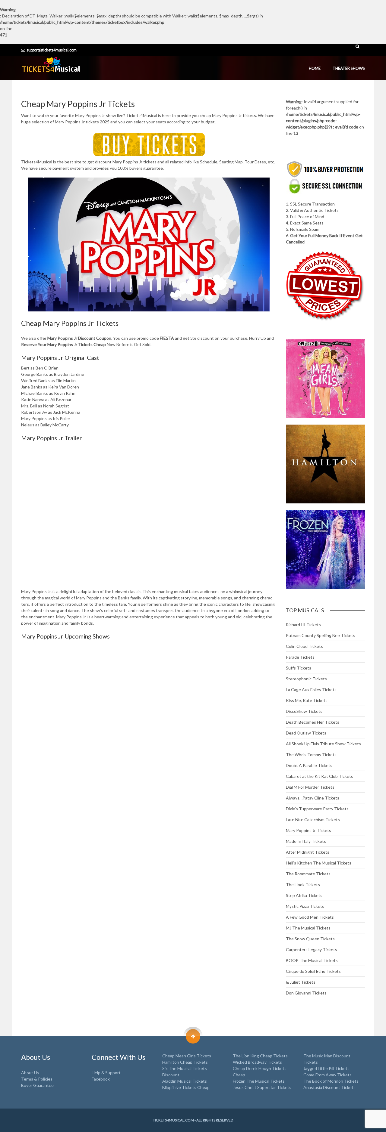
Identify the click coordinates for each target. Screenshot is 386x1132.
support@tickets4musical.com (52, 50)
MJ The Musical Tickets (308, 927)
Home (315, 68)
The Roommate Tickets (308, 873)
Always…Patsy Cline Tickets (312, 797)
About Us (30, 1072)
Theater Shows (349, 68)
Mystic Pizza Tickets (305, 906)
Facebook (101, 1078)
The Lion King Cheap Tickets (260, 1055)
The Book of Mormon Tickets (331, 1081)
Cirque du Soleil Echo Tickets (313, 971)
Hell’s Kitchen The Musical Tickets (318, 862)
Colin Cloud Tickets (304, 646)
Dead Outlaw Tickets (306, 732)
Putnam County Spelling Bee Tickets (320, 635)
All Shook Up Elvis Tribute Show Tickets (323, 743)
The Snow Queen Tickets (310, 938)
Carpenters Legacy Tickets (311, 949)
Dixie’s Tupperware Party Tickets (317, 808)
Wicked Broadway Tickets (257, 1062)
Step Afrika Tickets (304, 895)
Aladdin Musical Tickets (184, 1081)
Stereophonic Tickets (306, 678)
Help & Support (106, 1072)
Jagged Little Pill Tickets (326, 1068)
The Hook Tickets (303, 884)
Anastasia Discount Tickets (329, 1087)
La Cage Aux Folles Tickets (311, 689)
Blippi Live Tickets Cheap (186, 1087)
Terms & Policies (36, 1078)
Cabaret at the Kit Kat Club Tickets (319, 776)
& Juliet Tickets (300, 982)
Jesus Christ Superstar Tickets (262, 1087)
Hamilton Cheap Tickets (185, 1062)
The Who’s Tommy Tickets (311, 754)
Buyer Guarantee (37, 1085)
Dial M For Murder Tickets (310, 787)
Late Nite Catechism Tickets (313, 819)
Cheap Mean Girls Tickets (186, 1055)
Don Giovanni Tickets (306, 992)
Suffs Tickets (298, 667)
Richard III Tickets (303, 624)
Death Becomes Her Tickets (312, 722)
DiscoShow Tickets (304, 711)
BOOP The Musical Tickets (312, 960)
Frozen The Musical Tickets (259, 1081)
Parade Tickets (300, 657)
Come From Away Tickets (327, 1074)
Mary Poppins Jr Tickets (308, 830)
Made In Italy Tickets (306, 841)
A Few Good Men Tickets (310, 917)
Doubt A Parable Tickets (309, 765)
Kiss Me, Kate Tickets (306, 700)
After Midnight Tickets (307, 852)
